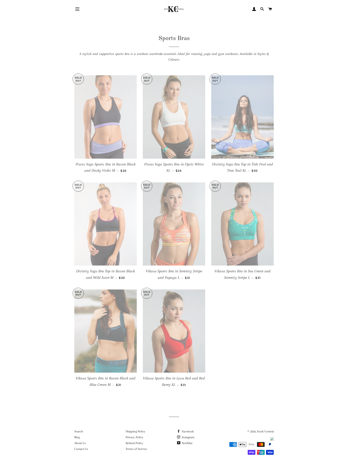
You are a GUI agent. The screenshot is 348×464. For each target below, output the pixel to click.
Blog (77, 437)
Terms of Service (136, 449)
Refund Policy (134, 443)
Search (78, 431)
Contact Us (81, 449)
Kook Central (265, 431)
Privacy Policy (134, 437)
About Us (80, 443)
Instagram (188, 437)
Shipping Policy (135, 431)
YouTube (187, 443)
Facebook (187, 431)
